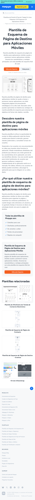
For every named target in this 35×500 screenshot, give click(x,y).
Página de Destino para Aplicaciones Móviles (18, 24)
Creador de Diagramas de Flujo (10, 399)
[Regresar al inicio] (31, 388)
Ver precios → (30, 2)
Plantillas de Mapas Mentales (9, 434)
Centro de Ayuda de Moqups (9, 474)
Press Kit (4, 466)
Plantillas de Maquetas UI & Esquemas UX (13, 428)
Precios (4, 455)
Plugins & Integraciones (8, 463)
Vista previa (25, 69)
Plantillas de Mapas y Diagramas (10, 431)
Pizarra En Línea (6, 404)
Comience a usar (6, 458)
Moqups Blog (5, 453)
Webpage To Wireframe (8, 412)
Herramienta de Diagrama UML (10, 407)
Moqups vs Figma (6, 418)
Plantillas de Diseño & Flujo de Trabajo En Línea (18, 17)
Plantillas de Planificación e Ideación (11, 444)
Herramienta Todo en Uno (8, 410)
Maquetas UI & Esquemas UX (18, 19)
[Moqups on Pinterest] (22, 487)
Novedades (5, 461)
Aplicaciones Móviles (18, 21)
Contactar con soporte (7, 477)
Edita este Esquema (11, 69)
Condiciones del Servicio (13, 496)
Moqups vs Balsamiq (7, 415)
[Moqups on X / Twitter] (7, 487)
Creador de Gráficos (7, 401)
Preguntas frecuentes (7, 480)
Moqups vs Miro (6, 420)
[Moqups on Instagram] (19, 487)
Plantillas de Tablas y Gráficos (9, 442)
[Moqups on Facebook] (15, 487)
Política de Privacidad (26, 496)
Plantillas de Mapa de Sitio (8, 439)
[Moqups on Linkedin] (11, 487)
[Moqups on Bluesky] (3, 487)
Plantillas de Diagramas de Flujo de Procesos (13, 436)
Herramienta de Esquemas (8, 396)
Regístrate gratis (22, 7)
